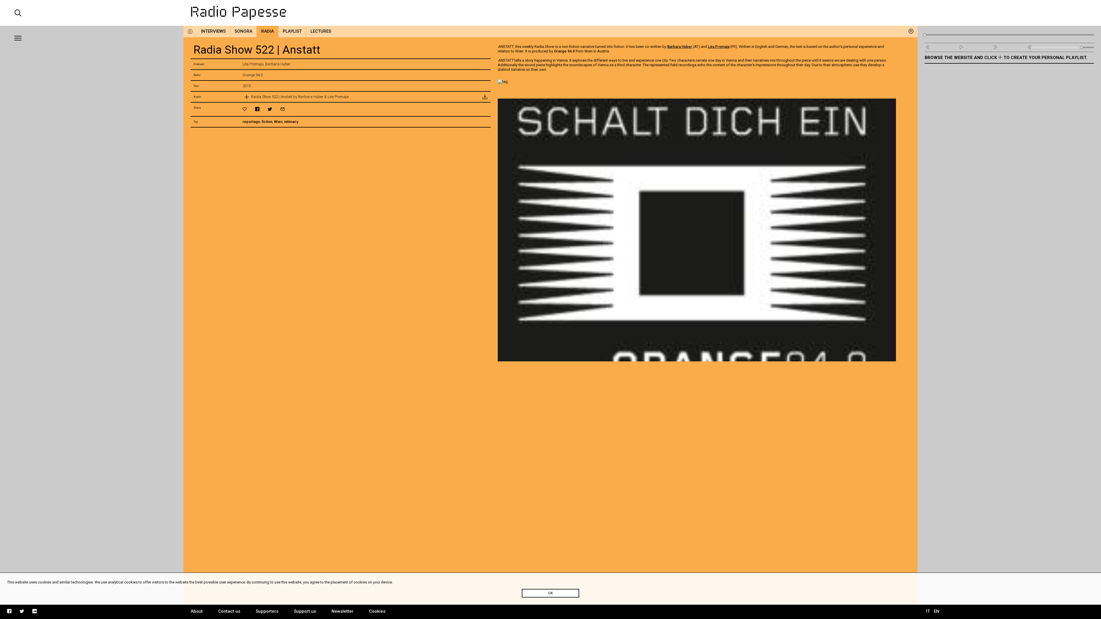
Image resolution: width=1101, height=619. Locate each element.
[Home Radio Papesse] (551, 13)
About (197, 611)
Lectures (321, 31)
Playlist (292, 31)
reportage (251, 122)
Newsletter (342, 611)
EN (936, 611)
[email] (282, 109)
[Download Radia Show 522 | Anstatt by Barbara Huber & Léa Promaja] (485, 97)
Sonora (243, 31)
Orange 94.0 (564, 51)
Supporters (267, 611)
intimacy (291, 122)
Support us (305, 611)
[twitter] (270, 109)
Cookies (377, 611)
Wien (278, 122)
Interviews (213, 31)
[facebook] (257, 109)
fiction (267, 122)
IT (928, 611)
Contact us (229, 611)
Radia (267, 31)
